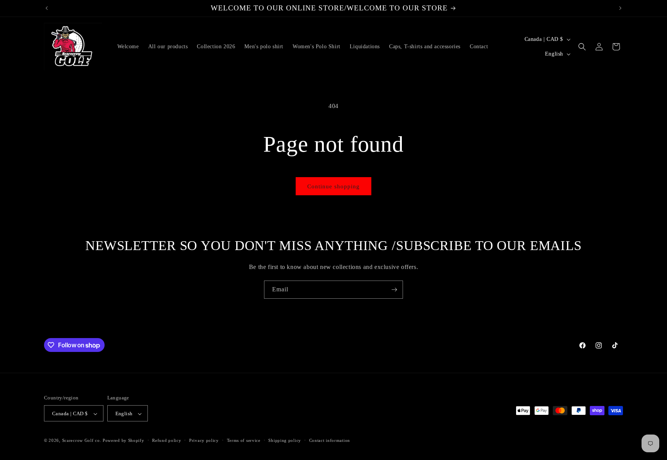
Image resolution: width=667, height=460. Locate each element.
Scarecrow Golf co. (82, 440)
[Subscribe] (394, 290)
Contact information (329, 440)
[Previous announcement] (46, 8)
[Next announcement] (620, 8)
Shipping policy (284, 440)
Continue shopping (333, 186)
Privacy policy (204, 440)
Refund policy (166, 440)
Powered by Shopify (123, 440)
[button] (582, 46)
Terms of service (244, 440)
